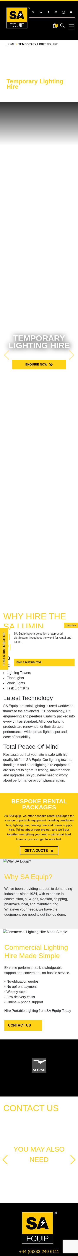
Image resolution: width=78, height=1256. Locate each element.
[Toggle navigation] (71, 26)
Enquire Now (36, 364)
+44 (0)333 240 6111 (39, 1251)
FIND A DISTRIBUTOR (29, 662)
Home (10, 44)
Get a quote (36, 850)
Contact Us (19, 1025)
